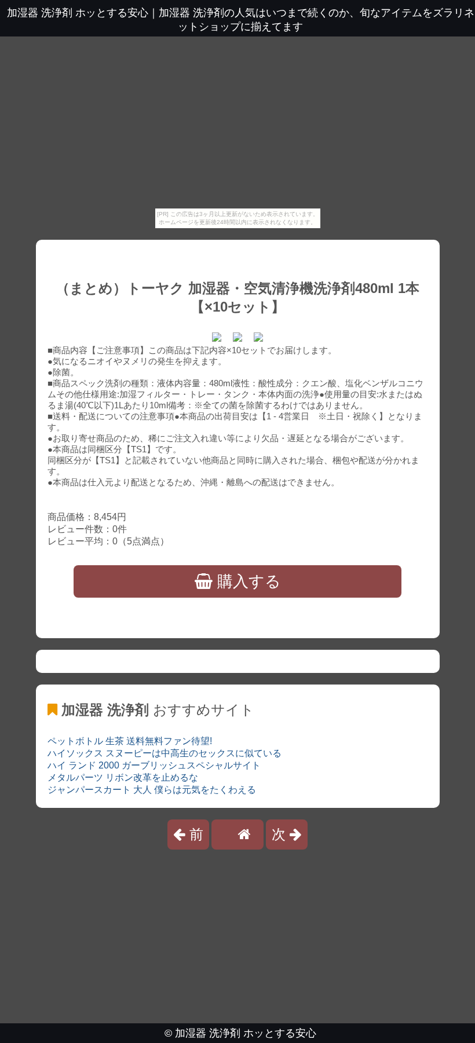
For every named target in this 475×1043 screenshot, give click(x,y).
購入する (247, 581)
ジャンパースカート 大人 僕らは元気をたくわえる (152, 790)
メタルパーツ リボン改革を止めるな (123, 777)
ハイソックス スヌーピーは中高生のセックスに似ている (165, 753)
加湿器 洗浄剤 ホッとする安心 (245, 1033)
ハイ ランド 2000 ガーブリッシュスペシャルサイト (154, 765)
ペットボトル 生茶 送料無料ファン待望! (130, 741)
